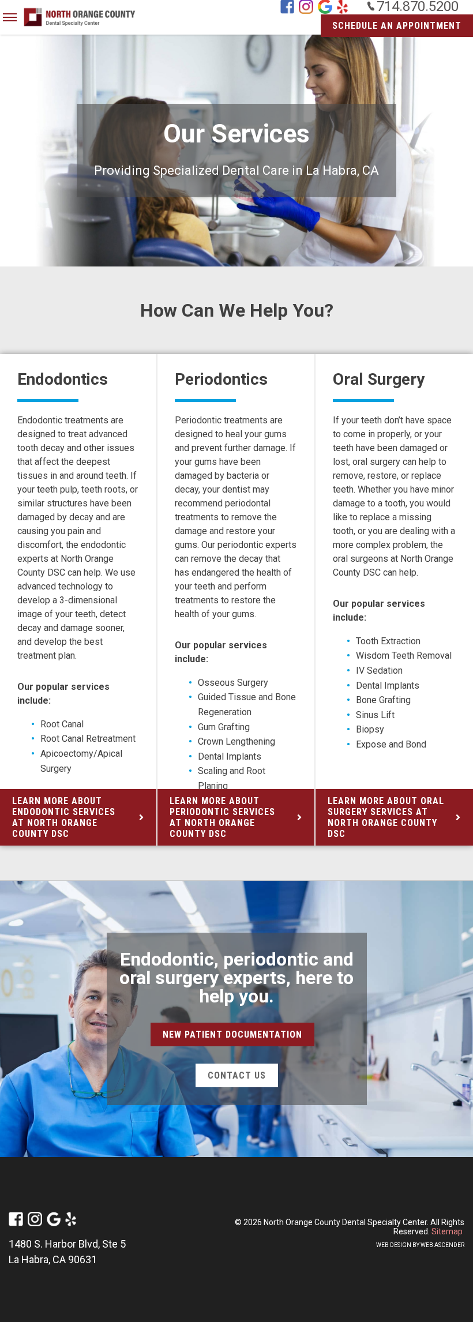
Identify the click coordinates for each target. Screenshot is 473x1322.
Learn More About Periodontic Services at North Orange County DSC (222, 817)
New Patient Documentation (232, 1034)
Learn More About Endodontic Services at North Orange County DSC (63, 817)
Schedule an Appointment (396, 25)
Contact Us (237, 1075)
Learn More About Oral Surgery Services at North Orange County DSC (386, 817)
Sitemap (447, 1231)
